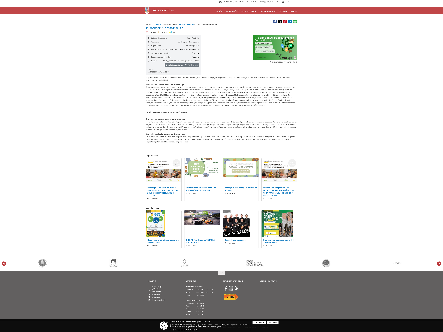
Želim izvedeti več (259, 322)
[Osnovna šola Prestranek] (113, 263)
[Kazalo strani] (277, 1)
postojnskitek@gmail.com (189, 49)
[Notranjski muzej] (326, 263)
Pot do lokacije (193, 65)
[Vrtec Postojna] (184, 263)
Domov (158, 24)
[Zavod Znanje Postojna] (255, 263)
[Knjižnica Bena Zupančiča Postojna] (397, 263)
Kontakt (152, 281)
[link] (275, 21)
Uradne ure (191, 281)
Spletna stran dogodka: (160, 53)
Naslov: (154, 61)
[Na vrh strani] (221, 273)
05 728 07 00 (251, 2)
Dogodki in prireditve (186, 24)
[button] (289, 2)
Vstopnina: (155, 42)
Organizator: (156, 46)
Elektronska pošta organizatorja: (164, 49)
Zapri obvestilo (272, 322)
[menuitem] (219, 10)
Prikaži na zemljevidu (175, 65)
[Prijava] (283, 2)
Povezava (195, 53)
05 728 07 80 (156, 297)
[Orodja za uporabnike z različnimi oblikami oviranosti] (220, 1)
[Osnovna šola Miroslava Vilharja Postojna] (42, 263)
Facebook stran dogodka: (161, 57)
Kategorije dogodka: (159, 38)
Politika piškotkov (193, 330)
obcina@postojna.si (266, 2)
